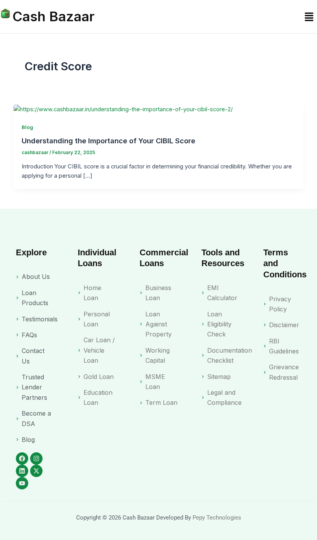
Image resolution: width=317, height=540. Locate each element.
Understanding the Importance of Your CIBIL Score (108, 140)
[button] (309, 16)
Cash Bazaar (53, 16)
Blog (27, 127)
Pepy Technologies (217, 517)
